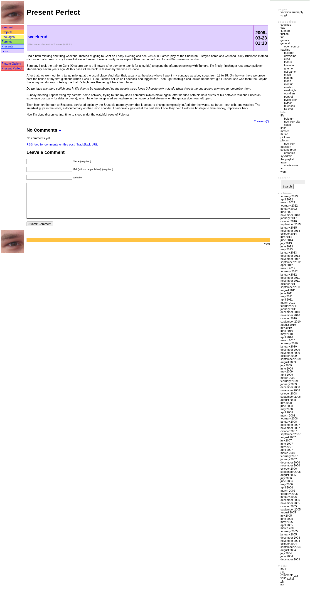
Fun (282, 37)
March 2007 (287, 453)
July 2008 (286, 402)
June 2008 (286, 406)
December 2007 (290, 424)
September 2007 (290, 434)
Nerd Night (290, 90)
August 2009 (288, 362)
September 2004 (290, 547)
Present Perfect (12, 68)
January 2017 (288, 218)
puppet (288, 96)
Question (285, 146)
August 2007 (288, 437)
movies (284, 131)
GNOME (288, 68)
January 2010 (288, 346)
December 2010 (290, 312)
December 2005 (290, 500)
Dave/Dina (290, 56)
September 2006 (290, 471)
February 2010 (289, 343)
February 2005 (289, 531)
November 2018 (290, 215)
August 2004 (288, 550)
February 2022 (289, 205)
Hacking (285, 49)
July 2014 (286, 237)
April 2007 (286, 449)
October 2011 (288, 284)
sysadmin (286, 156)
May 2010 (286, 334)
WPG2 (283, 15)
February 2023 (289, 196)
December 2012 (290, 255)
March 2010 (287, 340)
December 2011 (290, 277)
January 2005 (288, 534)
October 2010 (288, 318)
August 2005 (288, 512)
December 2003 (290, 559)
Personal (7, 27)
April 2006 (286, 487)
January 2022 (288, 208)
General (46, 44)
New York (289, 143)
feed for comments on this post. (51, 144)
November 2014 (290, 230)
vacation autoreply (291, 12)
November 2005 (290, 503)
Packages (8, 37)
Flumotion (289, 65)
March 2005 (287, 528)
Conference (291, 165)
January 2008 (288, 421)
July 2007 (286, 440)
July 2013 (286, 243)
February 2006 (289, 493)
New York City (292, 121)
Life (282, 115)
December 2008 (290, 387)
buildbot (289, 52)
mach (287, 74)
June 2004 (286, 556)
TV (281, 168)
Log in (283, 568)
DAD (282, 27)
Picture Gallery (11, 63)
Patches (7, 41)
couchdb (285, 24)
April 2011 (286, 299)
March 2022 (287, 202)
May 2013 (286, 249)
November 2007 (290, 428)
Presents (7, 46)
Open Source (292, 46)
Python (288, 103)
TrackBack (87, 144)
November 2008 (290, 390)
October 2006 (288, 468)
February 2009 (289, 381)
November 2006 (290, 465)
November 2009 (290, 353)
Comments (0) (261, 121)
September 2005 (290, 509)
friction (284, 34)
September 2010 (290, 321)
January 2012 (288, 274)
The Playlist (287, 159)
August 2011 (288, 290)
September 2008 (290, 396)
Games (284, 40)
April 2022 (286, 199)
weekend (37, 36)
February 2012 (289, 271)
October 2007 (288, 431)
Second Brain (288, 149)
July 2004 (286, 553)
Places (284, 140)
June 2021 (286, 212)
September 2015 (290, 224)
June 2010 (286, 331)
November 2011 (290, 280)
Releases (289, 106)
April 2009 (286, 374)
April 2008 (286, 412)
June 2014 (286, 240)
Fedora (288, 62)
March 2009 (287, 378)
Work (283, 171)
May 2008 (286, 409)
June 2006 (286, 481)
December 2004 (290, 537)
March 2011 (287, 302)
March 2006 (287, 490)
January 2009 (288, 384)
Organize (289, 153)
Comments (289, 575)
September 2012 (290, 262)
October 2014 (288, 233)
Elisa (287, 59)
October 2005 (288, 506)
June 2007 (286, 443)
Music (284, 134)
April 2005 (286, 525)
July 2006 (286, 478)
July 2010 (286, 327)
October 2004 (288, 543)
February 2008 (289, 418)
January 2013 (288, 252)
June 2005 (286, 518)
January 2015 (288, 227)
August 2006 (288, 475)
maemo (288, 77)
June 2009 (286, 368)
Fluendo (285, 30)
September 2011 (290, 287)
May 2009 (286, 371)
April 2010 (286, 337)
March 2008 (287, 415)
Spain (287, 124)
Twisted (288, 109)
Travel (283, 162)
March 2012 (287, 268)
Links (283, 128)
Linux (5, 51)
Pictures (285, 137)
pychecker (290, 99)
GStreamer (290, 71)
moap (287, 81)
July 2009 (286, 365)
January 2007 (288, 459)
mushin (288, 87)
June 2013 (286, 246)
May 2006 (286, 484)
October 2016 (288, 221)
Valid (287, 578)
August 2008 (288, 400)
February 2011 (289, 306)
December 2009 (290, 349)
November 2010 (290, 315)
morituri (288, 84)
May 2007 (286, 447)
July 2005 (286, 515)
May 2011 (286, 296)
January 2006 (288, 496)
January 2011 (288, 309)
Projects (7, 32)
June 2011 (286, 293)
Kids (282, 112)
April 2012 (286, 265)
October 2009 (288, 355)
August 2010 (288, 324)
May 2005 (286, 522)
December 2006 (290, 462)
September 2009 (290, 359)
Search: (284, 178)
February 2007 (289, 456)
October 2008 (288, 393)
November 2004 (290, 540)
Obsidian (289, 93)
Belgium (289, 118)
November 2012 (290, 259)
